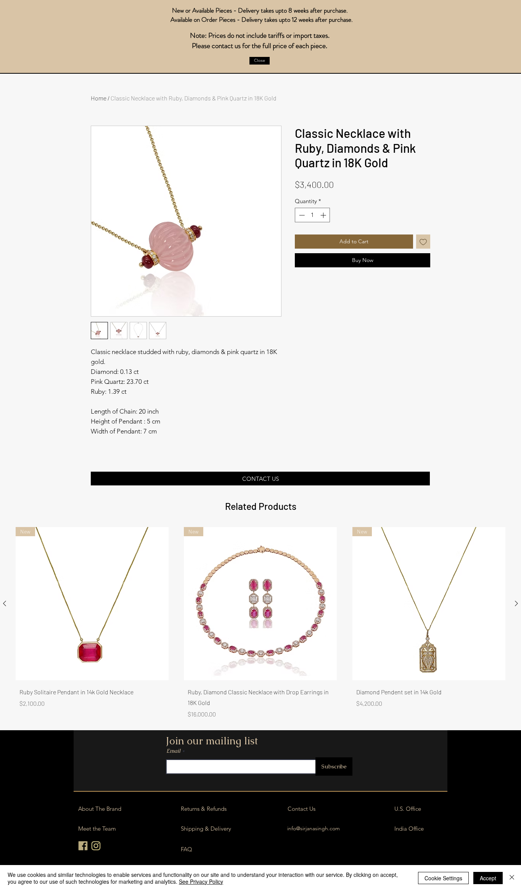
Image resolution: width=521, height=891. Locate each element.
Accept (488, 878)
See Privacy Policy (201, 881)
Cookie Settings (443, 878)
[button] (259, 61)
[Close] (511, 878)
